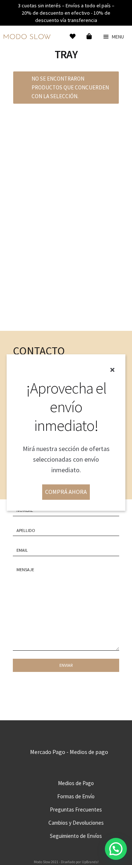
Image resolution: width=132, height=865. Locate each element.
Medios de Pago (76, 783)
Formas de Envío (76, 796)
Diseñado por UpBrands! (80, 862)
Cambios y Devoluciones (76, 822)
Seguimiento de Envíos (76, 835)
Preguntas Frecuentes (76, 809)
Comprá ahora (66, 491)
